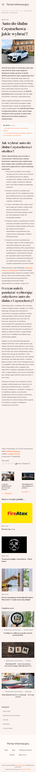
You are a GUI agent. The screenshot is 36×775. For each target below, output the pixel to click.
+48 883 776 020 (14, 454)
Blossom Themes (25, 769)
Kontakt (12, 755)
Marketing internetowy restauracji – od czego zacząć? (18, 696)
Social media (28, 630)
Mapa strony (22, 755)
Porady (28, 661)
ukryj (13, 125)
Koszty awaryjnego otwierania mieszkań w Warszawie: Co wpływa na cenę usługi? (17, 598)
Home (6, 750)
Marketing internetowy (12, 630)
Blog (13, 750)
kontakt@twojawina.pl (12, 451)
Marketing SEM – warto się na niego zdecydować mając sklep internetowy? (18, 665)
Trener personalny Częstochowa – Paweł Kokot (17, 560)
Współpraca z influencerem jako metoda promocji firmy (18, 634)
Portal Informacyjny (18, 4)
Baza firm (5, 19)
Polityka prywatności (25, 750)
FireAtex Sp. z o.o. (8, 529)
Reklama (28, 691)
